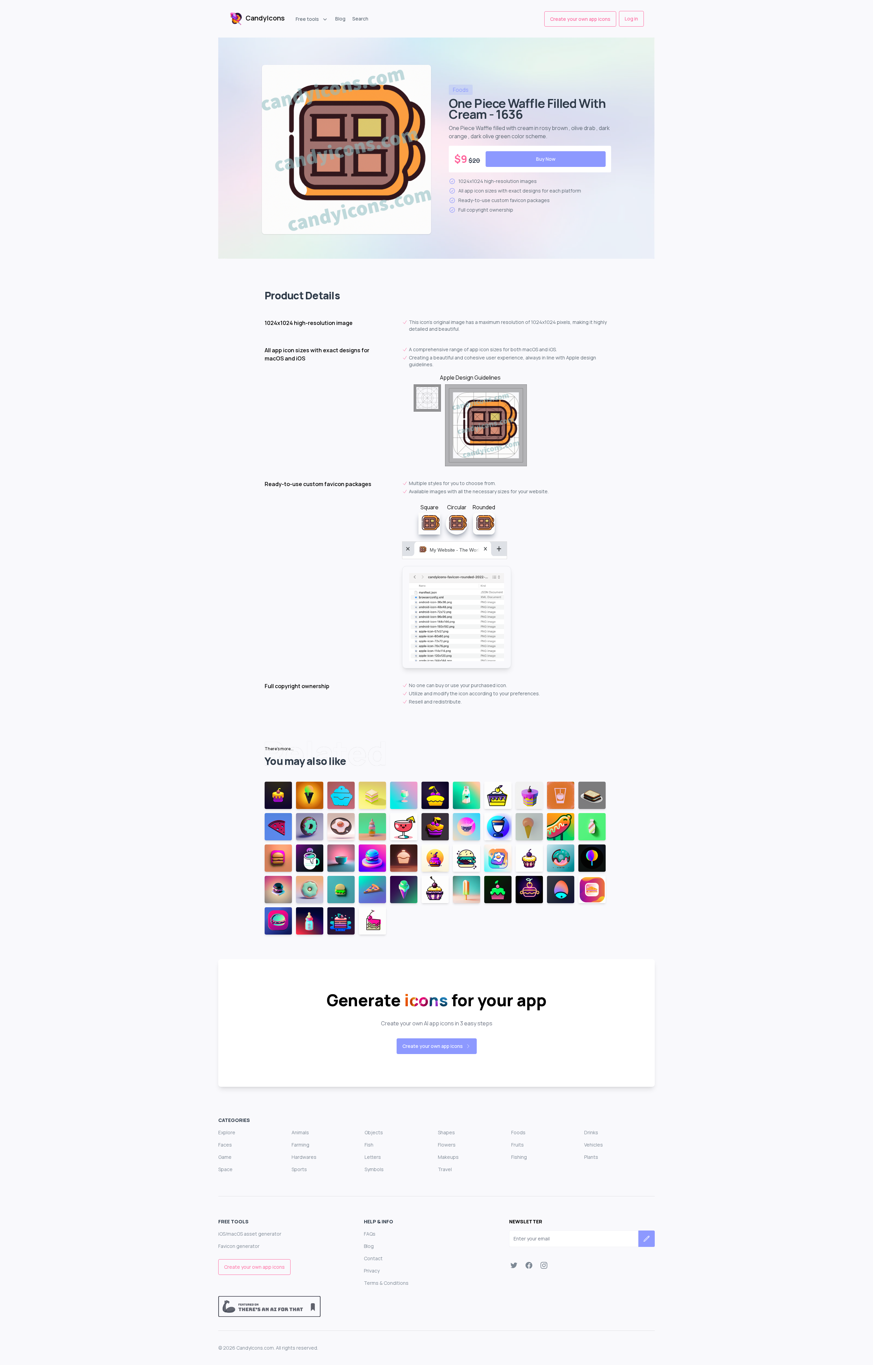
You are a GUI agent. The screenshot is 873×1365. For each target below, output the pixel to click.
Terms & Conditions (386, 1283)
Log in (631, 18)
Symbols (374, 1169)
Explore (226, 1132)
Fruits (517, 1144)
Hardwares (304, 1157)
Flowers (447, 1144)
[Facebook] (529, 1265)
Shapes (446, 1132)
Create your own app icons (580, 19)
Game (225, 1157)
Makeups (448, 1157)
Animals (300, 1132)
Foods (518, 1132)
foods (461, 90)
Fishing (519, 1157)
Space (225, 1169)
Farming (300, 1144)
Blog (340, 18)
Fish (369, 1144)
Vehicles (593, 1144)
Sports (299, 1169)
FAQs (369, 1234)
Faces (225, 1144)
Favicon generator (239, 1246)
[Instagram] (544, 1265)
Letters (373, 1157)
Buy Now (546, 159)
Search (360, 18)
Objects (374, 1132)
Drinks (591, 1132)
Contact (373, 1258)
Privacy (372, 1270)
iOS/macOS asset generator (249, 1234)
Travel (445, 1169)
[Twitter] (514, 1265)
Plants (591, 1157)
